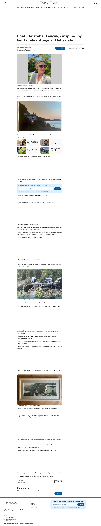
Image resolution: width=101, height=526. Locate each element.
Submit (57, 188)
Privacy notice (45, 191)
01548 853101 (10, 517)
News (18, 31)
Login (95, 3)
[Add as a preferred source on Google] (70, 48)
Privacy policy (34, 504)
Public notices (34, 507)
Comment (58, 493)
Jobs (31, 506)
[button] (5, 3)
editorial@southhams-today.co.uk (11, 520)
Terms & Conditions (35, 502)
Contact (32, 503)
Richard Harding (21, 45)
